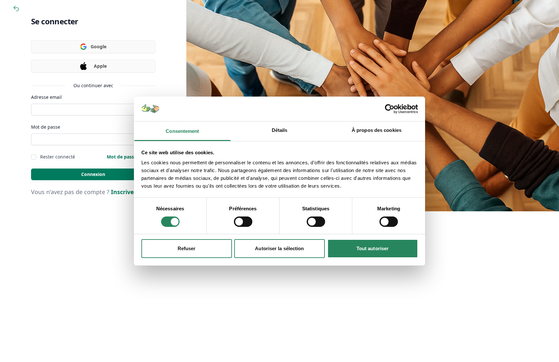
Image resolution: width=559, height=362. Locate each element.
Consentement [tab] (182, 131)
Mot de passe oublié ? (131, 157)
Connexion (93, 174)
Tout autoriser (372, 248)
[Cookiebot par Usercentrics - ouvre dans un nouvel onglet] (389, 109)
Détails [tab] (280, 130)
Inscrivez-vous (131, 192)
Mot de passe (45, 127)
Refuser (187, 248)
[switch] (243, 221)
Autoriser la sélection (279, 248)
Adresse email (46, 97)
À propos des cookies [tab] (376, 130)
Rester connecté (57, 157)
